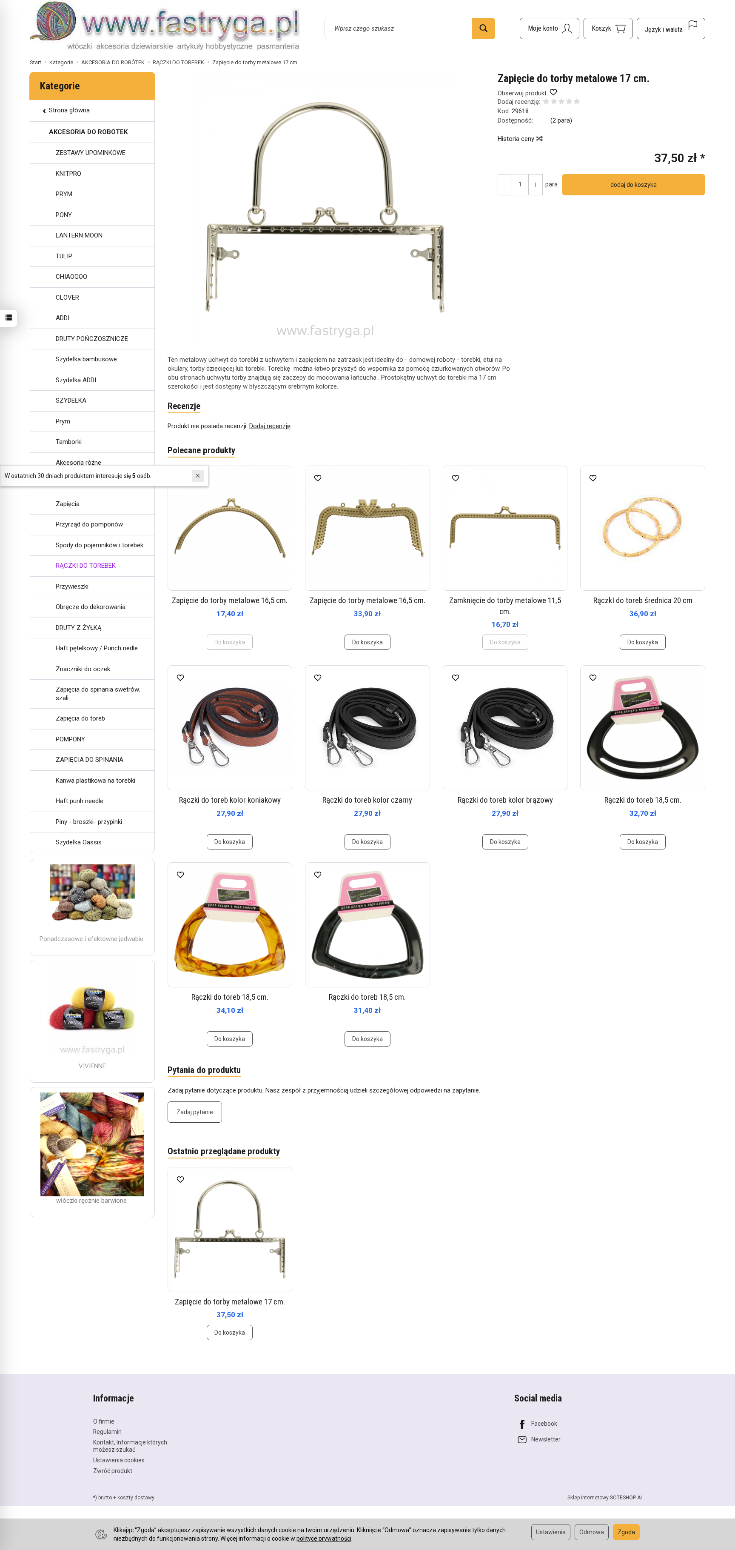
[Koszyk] (608, 28)
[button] (325, 207)
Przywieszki (72, 586)
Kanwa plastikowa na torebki (95, 780)
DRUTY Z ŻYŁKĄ (79, 628)
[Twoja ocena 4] (569, 102)
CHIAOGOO (71, 276)
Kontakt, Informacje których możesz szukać (130, 1446)
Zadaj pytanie (195, 1112)
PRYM (64, 194)
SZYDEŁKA (71, 400)
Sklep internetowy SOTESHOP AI (604, 1498)
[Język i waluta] (671, 28)
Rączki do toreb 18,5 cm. (642, 800)
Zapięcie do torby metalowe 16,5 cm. (230, 600)
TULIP (64, 256)
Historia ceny (517, 139)
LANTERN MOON (79, 235)
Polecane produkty (201, 450)
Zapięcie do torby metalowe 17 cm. (230, 1302)
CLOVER (67, 297)
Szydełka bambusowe (86, 359)
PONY (64, 215)
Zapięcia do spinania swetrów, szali (98, 694)
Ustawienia (551, 1532)
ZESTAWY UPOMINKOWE (90, 153)
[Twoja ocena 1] (546, 102)
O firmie (103, 1421)
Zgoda (626, 1532)
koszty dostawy (135, 1498)
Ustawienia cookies (119, 1460)
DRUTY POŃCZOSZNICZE (92, 339)
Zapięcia (68, 504)
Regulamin (107, 1431)
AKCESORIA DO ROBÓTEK (88, 132)
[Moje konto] (549, 28)
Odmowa (591, 1532)
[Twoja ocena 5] (577, 102)
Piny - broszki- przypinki (89, 822)
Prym (63, 421)
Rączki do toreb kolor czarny (367, 800)
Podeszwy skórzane (84, 483)
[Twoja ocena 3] (561, 102)
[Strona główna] (165, 27)
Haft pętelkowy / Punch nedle (97, 648)
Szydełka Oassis (79, 842)
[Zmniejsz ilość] (535, 184)
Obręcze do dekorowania (90, 607)
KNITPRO (68, 173)
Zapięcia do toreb (80, 718)
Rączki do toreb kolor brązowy (505, 800)
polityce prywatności (323, 1538)
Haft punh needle (79, 801)
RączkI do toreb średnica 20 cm (642, 600)
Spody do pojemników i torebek (99, 545)
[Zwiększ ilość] (505, 184)
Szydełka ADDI (76, 380)
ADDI (62, 318)
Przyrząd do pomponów (89, 524)
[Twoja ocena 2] (554, 102)
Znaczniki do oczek (83, 669)
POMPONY (70, 739)
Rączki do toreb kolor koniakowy (230, 800)
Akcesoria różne (78, 462)
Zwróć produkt (112, 1470)
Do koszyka (367, 642)
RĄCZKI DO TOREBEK (86, 565)
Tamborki (69, 442)
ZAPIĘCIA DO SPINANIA (89, 760)
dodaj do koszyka (633, 184)
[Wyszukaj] (483, 28)
